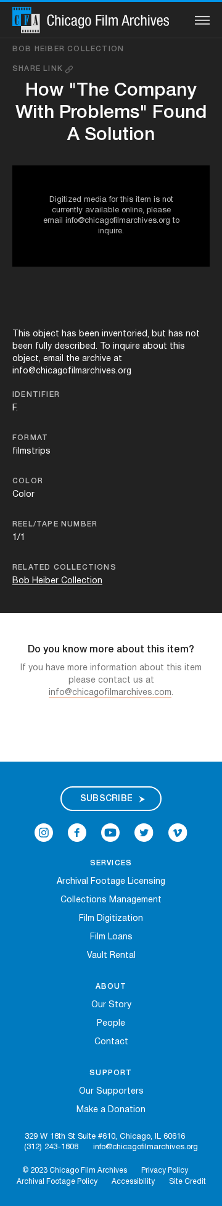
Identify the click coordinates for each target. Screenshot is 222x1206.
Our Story (111, 1005)
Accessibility (133, 1181)
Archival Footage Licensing (111, 882)
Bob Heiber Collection (68, 49)
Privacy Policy (164, 1170)
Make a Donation (111, 1110)
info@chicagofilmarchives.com (110, 693)
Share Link (38, 68)
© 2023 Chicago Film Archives (74, 1170)
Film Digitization (111, 919)
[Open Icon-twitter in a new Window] (144, 833)
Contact (111, 1042)
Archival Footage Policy (57, 1181)
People (111, 1024)
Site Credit (187, 1181)
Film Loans (111, 937)
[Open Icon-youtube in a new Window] (110, 833)
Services (111, 863)
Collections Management (111, 900)
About (111, 986)
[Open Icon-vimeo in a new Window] (177, 833)
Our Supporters (111, 1091)
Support (110, 1073)
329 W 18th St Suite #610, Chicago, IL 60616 (105, 1137)
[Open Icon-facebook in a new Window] (77, 833)
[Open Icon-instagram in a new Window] (44, 833)
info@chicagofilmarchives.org (145, 1147)
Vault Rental (111, 956)
